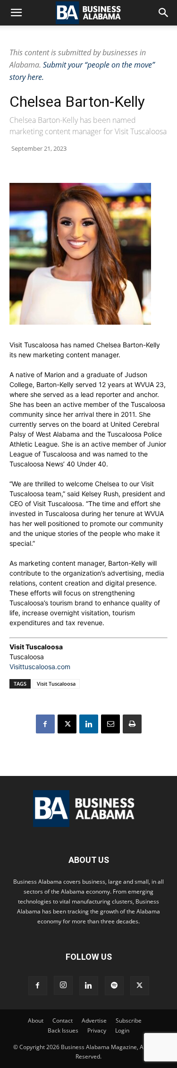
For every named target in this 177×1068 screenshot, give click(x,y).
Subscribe (129, 1020)
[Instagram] (63, 985)
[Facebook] (45, 724)
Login (122, 1030)
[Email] (110, 724)
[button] (16, 13)
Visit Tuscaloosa (56, 683)
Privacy (96, 1030)
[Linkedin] (88, 724)
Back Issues (63, 1030)
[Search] (164, 13)
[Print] (132, 724)
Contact (62, 1020)
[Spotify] (114, 985)
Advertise (94, 1020)
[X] (67, 724)
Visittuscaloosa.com (39, 667)
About (35, 1020)
